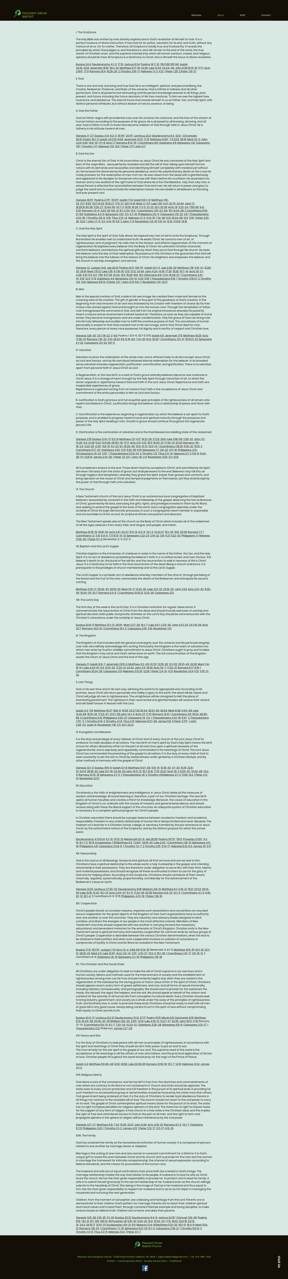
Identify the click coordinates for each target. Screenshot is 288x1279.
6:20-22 (142, 1221)
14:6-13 (93, 143)
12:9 (117, 146)
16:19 (183, 768)
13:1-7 (171, 1064)
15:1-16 (119, 443)
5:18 (146, 278)
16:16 (108, 203)
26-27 (176, 275)
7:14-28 (160, 218)
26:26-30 (103, 589)
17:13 (146, 139)
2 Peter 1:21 (113, 282)
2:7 (92, 136)
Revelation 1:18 (107, 725)
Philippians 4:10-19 (132, 896)
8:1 (97, 668)
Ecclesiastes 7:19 (105, 842)
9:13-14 (118, 535)
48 (84, 714)
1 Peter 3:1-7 (133, 1232)
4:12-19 (169, 1128)
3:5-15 (195, 953)
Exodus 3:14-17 (101, 439)
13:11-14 (152, 446)
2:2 (161, 210)
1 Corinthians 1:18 (168, 446)
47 (127, 532)
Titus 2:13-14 (119, 218)
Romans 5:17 (185, 668)
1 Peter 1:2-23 (121, 457)
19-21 (183, 889)
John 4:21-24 (180, 625)
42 (97, 893)
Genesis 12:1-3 (85, 768)
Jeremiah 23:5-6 (116, 664)
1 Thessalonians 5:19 (162, 278)
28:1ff (119, 625)
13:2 (123, 275)
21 (168, 535)
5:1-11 (130, 893)
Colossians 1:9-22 (90, 453)
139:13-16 (105, 1221)
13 (94, 278)
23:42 (130, 668)
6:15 (139, 450)
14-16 (168, 275)
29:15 (89, 1225)
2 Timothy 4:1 (112, 721)
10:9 (104, 443)
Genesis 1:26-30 (86, 335)
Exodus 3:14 (102, 136)
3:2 (103, 221)
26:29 (193, 664)
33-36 (167, 625)
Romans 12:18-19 (156, 1064)
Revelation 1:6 (182, 671)
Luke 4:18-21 (151, 1021)
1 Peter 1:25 (171, 71)
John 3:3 (140, 668)
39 (110, 275)
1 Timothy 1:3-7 (132, 846)
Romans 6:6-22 (162, 893)
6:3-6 (141, 532)
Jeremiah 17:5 (173, 335)
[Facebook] (145, 1268)
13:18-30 (165, 768)
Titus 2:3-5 (100, 1232)
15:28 (129, 275)
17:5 (117, 203)
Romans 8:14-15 (126, 143)
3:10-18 (112, 339)
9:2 (102, 668)
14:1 (163, 1221)
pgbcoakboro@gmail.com (173, 1256)
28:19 (183, 139)
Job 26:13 (112, 268)
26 (170, 271)
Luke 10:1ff (109, 953)
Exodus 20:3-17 (85, 1018)
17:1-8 (101, 143)
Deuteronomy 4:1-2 (104, 64)
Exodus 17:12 (83, 950)
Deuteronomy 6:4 (163, 136)
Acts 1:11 (140, 714)
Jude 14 (91, 725)
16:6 (135, 275)
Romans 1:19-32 (96, 339)
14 (104, 282)
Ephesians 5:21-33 (136, 1228)
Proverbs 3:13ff (192, 839)
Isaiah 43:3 (107, 139)
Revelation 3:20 (157, 457)
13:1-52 (173, 664)
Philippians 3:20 (92, 1128)
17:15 (156, 771)
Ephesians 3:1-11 (110, 775)
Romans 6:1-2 (172, 1125)
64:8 (120, 139)
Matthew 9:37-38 (139, 768)
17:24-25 (139, 893)
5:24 (98, 443)
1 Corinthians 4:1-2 (192, 893)
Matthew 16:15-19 (86, 532)
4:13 (170, 671)
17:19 (120, 64)
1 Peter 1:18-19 (153, 896)
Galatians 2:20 (110, 450)
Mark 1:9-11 (193, 139)
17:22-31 (172, 668)
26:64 (163, 710)
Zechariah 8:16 (184, 1018)
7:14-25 (140, 339)
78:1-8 (85, 1221)
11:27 (94, 203)
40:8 (86, 68)
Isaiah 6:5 (158, 335)
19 (134, 203)
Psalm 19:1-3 (91, 139)
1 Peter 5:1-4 (94, 539)
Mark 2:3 (96, 953)
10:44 (116, 275)
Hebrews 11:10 (131, 671)
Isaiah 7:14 (126, 200)
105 (172, 64)
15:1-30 (169, 532)
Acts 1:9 (172, 207)
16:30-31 (158, 443)
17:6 (168, 1221)
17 (94, 1225)
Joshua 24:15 (166, 1217)
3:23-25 (89, 446)
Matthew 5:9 (97, 1064)
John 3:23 (181, 589)
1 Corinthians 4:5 (180, 714)
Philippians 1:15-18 (151, 957)
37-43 (176, 768)
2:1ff (134, 953)
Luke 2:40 (159, 842)
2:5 (98, 335)
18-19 (120, 271)
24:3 (82, 1225)
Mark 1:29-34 (122, 1021)
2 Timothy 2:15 (151, 846)
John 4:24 (151, 271)
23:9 (176, 139)
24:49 (140, 271)
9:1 (80, 668)
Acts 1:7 (110, 143)
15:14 (91, 842)
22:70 (172, 203)
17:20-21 (121, 668)
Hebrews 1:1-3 (136, 218)
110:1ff (114, 200)
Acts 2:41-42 (117, 532)
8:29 (88, 203)
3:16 (108, 218)
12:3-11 (89, 278)
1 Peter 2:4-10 (158, 671)
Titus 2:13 (128, 721)
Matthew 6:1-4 (171, 889)
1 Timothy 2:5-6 (95, 218)
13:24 (157, 1221)
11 (87, 842)
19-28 (197, 625)
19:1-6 (142, 275)
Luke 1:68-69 (174, 439)
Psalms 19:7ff (166, 839)
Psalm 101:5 (154, 1018)
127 (92, 1221)
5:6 (122, 339)
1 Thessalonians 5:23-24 (123, 453)
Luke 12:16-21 (87, 893)
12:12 (133, 271)
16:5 (176, 532)
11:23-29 (149, 593)
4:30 (140, 278)
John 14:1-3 (127, 714)
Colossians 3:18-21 (167, 1228)
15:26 (176, 271)
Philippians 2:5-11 (148, 214)
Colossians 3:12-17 (194, 1025)
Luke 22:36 (134, 1064)
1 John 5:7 (140, 146)
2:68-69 (135, 950)
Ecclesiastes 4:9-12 (118, 1225)
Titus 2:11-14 (165, 453)
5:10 (196, 671)
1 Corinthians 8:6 (147, 143)
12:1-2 (176, 893)
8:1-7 (82, 842)
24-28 (180, 210)
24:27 (132, 710)
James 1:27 (121, 1028)
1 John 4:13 (127, 282)
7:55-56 (194, 207)
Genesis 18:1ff (84, 200)
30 (181, 446)
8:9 (81, 214)
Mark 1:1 (140, 203)
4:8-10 (149, 664)
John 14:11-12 (133, 771)
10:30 (85, 207)
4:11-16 (173, 450)
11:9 (91, 710)
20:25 (175, 1021)
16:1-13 (104, 893)
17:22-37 (103, 714)
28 (136, 207)
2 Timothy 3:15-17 (129, 71)
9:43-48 (187, 710)
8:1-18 (123, 446)
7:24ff (137, 842)
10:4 (133, 210)
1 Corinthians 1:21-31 (171, 339)
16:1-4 (87, 896)
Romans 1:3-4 (90, 210)
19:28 (125, 710)
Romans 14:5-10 (92, 628)
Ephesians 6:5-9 (172, 1025)
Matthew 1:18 (185, 268)
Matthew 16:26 (192, 335)
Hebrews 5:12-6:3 (181, 846)
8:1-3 (123, 210)
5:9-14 (162, 221)
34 (128, 210)
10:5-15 (155, 768)
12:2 (186, 218)
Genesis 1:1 (82, 136)
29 (80, 207)
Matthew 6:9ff (159, 139)
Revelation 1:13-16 (146, 221)
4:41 (165, 203)
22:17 (165, 282)
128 (97, 1221)
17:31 (148, 714)
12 (99, 271)
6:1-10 (109, 839)
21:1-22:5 (173, 457)
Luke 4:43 (89, 668)
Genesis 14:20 (84, 889)
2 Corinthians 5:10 (91, 718)
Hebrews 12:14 (191, 1064)
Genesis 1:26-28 (86, 1217)
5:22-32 (175, 535)
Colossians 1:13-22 (171, 214)
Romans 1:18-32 (89, 1228)
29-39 (131, 446)
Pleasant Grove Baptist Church (152, 1244)
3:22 (82, 221)
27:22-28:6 (159, 439)
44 (145, 710)
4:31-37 (142, 953)
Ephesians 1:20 (114, 214)
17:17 (200, 68)
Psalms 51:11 (126, 268)
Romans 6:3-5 (107, 593)
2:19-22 (154, 535)
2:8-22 (164, 450)
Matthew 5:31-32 (166, 1225)
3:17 (82, 203)
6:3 (95, 275)
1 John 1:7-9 (93, 221)
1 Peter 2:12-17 (146, 1128)
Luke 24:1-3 (155, 625)
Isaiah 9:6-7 (97, 664)
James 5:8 (164, 721)
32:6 (178, 136)
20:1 (191, 625)
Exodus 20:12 (123, 1217)
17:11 (86, 71)
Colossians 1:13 (112, 671)
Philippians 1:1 (189, 535)
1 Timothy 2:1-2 (112, 1128)
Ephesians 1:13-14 (126, 278)
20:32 (179, 443)
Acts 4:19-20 (155, 1125)
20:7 (94, 593)
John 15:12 (185, 1021)
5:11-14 (133, 532)
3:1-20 (110, 1217)
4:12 (161, 71)
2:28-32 (188, 439)
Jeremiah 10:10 (133, 139)
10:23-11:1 (131, 1025)
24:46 (180, 203)
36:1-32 (114, 68)
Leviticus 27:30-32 (105, 889)
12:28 (146, 671)
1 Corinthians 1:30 (147, 210)
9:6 (115, 335)
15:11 (149, 443)
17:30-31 (169, 443)
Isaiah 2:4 (82, 710)
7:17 (111, 535)
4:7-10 (133, 214)
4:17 (138, 439)
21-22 (150, 207)
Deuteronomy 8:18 (129, 889)
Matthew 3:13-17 (86, 589)
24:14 (83, 771)
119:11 (163, 64)
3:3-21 (87, 443)
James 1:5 (199, 846)
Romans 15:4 (98, 71)
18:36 (149, 668)
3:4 (148, 718)
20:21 (163, 771)
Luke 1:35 (156, 203)
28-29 (111, 443)
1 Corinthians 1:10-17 (178, 953)
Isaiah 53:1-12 (142, 200)
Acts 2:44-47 (117, 893)
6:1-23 (114, 446)
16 (141, 671)
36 (92, 443)
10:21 (140, 1021)
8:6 (166, 210)
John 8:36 (140, 1125)
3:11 (148, 203)
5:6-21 (115, 210)
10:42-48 (196, 771)
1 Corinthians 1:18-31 (178, 842)
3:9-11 (111, 343)
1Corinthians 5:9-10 (96, 1025)
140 (177, 64)
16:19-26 (92, 714)
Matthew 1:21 (127, 439)
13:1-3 (149, 532)
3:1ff (104, 453)
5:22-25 (131, 450)
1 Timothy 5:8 (188, 1228)
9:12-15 (170, 218)
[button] (279, 1261)
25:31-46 (183, 664)
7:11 (171, 139)
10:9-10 (140, 446)
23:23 (197, 889)
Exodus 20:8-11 (85, 625)
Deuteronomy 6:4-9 (144, 1217)
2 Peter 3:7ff (179, 721)
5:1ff (184, 718)
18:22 (175, 1221)
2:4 (81, 446)
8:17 (106, 275)
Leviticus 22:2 (142, 136)
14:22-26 (140, 589)
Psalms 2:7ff (102, 200)
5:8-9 (195, 453)
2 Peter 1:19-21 (187, 71)
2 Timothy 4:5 (154, 775)
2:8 (130, 1028)
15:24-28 (197, 714)
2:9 (186, 214)
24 (117, 1125)
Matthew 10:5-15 (184, 950)
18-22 (106, 335)
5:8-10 (106, 446)
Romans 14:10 (160, 714)
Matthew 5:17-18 (130, 68)
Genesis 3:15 (83, 439)
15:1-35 (161, 953)
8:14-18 (150, 339)
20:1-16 (199, 950)
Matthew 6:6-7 (106, 1125)
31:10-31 (100, 1225)
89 (168, 64)
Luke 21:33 (155, 68)
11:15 (202, 671)
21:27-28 (115, 714)
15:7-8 (146, 771)
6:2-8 (115, 439)
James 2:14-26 (102, 457)
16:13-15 (192, 68)
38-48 (109, 1064)
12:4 (150, 1221)
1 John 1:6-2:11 (138, 457)
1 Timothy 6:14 (93, 721)
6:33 (117, 1064)
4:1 (201, 268)
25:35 (110, 1021)
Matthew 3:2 (136, 664)
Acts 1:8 (194, 271)
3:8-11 (163, 535)
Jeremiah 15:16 (99, 68)
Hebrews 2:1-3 (182, 453)
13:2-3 (152, 953)
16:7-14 (184, 271)
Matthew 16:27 (103, 710)
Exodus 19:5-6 (103, 768)
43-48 (89, 1021)
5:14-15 (145, 950)
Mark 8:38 (174, 710)
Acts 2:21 (135, 443)
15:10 (197, 446)
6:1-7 (112, 1025)
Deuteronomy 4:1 (87, 839)
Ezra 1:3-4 (122, 950)
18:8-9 (117, 710)
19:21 (190, 889)
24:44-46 (168, 68)
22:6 (181, 1221)
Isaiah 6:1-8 (120, 768)
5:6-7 (138, 282)
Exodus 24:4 (83, 64)
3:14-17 (165, 846)
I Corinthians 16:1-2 (114, 628)
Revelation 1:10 (151, 282)
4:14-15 (150, 218)
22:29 (144, 68)
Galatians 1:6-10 (107, 957)
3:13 (123, 450)
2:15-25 (101, 1217)
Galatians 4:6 (167, 143)
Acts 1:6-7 (160, 668)
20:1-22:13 (128, 725)
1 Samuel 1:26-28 (186, 1217)
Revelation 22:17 (90, 778)
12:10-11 (171, 221)
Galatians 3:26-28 (149, 1025)
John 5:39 (181, 68)
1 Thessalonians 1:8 (133, 775)
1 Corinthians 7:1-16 (112, 1228)
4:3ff (98, 446)
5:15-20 (132, 1221)
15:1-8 (172, 210)
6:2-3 (113, 136)
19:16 (184, 221)
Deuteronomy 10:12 (127, 1018)
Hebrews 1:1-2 (149, 71)
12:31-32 (110, 668)
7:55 (100, 275)
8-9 (119, 846)
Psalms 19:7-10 (150, 64)
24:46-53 (119, 771)
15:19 (188, 339)
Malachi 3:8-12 (151, 889)
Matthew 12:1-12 (104, 625)
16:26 (123, 1125)
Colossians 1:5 (136, 718)
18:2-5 (182, 1225)
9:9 (133, 1225)
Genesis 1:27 (83, 1125)
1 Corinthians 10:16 (128, 593)
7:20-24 (120, 1025)
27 (112, 203)
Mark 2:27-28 (132, 625)
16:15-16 (129, 207)
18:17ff (95, 950)
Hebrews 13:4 (116, 1232)
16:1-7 (144, 625)
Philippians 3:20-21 (115, 718)
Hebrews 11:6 (106, 146)
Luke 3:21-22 (154, 589)
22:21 (130, 1125)
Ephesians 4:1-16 (128, 957)
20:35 (148, 893)
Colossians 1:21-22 (95, 343)
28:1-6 (128, 203)
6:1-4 (151, 1228)
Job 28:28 (151, 839)
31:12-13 (118, 839)
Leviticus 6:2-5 (105, 1018)
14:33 (101, 203)
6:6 (133, 339)
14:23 (157, 532)
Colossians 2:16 (137, 628)
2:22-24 (183, 207)
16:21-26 (147, 439)
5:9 (117, 221)
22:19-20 (168, 589)
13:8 (191, 218)
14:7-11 (120, 207)
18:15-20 (103, 532)
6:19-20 (188, 446)
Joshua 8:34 (132, 64)
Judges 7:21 (108, 950)
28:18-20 (92, 771)
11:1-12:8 (84, 457)
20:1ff (129, 136)
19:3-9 (190, 1225)
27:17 (143, 1018)
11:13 (127, 271)
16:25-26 (112, 71)
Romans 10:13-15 (89, 775)
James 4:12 (130, 1128)
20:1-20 (159, 207)
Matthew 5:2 (124, 842)
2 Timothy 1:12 (148, 453)
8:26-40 (185, 771)
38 (91, 207)
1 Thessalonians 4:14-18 (166, 718)
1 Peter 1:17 (126, 146)
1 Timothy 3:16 (185, 278)
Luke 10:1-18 (106, 771)
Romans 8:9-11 (155, 275)
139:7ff (139, 268)
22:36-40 (100, 1021)
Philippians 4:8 (89, 846)
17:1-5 (142, 207)
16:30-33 (85, 593)
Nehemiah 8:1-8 (134, 839)
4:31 (84, 275)
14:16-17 (163, 271)
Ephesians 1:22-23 (138, 535)
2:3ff (133, 1021)
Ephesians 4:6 (186, 143)
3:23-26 (105, 210)
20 (79, 210)
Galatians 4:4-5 (94, 214)
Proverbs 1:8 (118, 1221)
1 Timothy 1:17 (89, 146)
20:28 (183, 532)
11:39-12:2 (187, 775)
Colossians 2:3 (108, 846)
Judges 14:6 (98, 268)
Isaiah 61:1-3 (152, 268)
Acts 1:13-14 (123, 953)
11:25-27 (98, 207)
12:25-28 (163, 664)
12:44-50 (109, 207)
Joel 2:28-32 (168, 268)
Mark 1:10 (92, 271)
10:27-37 (165, 1021)
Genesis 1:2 (83, 268)
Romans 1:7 (195, 532)
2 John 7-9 (127, 221)
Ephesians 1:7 (150, 450)
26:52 (124, 1064)
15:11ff (121, 136)
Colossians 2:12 (164, 593)
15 (115, 139)
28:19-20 (115, 589)
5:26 (85, 143)
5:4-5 (104, 535)
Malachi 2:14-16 (146, 1225)
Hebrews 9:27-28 (146, 721)
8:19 (196, 668)
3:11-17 (160, 1128)
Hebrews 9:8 (94, 282)
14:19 (178, 1064)
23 (118, 339)
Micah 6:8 (168, 1018)
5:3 (90, 275)
